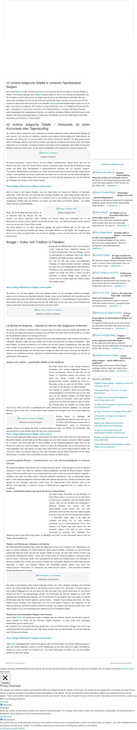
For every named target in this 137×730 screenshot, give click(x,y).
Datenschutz (126, 663)
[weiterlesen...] (113, 186)
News (9, 29)
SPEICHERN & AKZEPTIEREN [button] (12, 728)
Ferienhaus (34, 29)
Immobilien (85, 29)
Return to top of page (15, 663)
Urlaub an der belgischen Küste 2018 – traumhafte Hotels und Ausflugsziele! (112, 295)
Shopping (11, 35)
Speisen (99, 29)
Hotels (47, 29)
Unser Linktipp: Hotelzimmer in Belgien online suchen (28, 186)
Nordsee (71, 29)
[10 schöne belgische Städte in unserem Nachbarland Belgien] (48, 153)
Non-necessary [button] (6, 717)
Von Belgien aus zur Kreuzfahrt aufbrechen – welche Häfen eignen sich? (111, 215)
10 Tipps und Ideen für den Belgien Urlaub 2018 (112, 412)
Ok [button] (122, 669)
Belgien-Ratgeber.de (68, 13)
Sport (23, 35)
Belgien (20, 29)
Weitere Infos (129, 669)
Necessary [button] (4, 702)
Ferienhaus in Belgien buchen (112, 164)
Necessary (7, 705)
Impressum (115, 663)
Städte (59, 29)
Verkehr (111, 29)
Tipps (122, 29)
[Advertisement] (68, 57)
